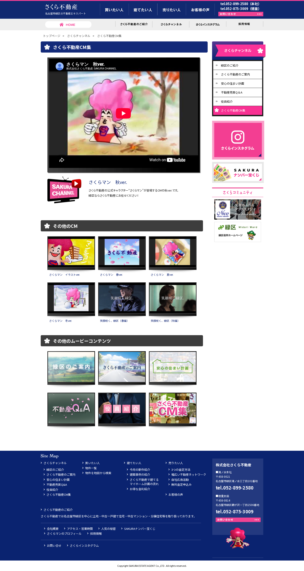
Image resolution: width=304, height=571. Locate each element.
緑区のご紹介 (229, 65)
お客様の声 (175, 494)
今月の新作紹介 (140, 469)
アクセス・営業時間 (80, 528)
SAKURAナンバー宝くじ (139, 528)
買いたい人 (92, 463)
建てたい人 (134, 463)
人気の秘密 (108, 528)
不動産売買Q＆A (231, 92)
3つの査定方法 (180, 469)
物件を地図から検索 (98, 473)
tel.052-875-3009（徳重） (240, 8)
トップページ (51, 36)
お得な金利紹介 (140, 489)
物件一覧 (91, 468)
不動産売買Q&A (57, 484)
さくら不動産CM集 (109, 36)
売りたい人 (175, 463)
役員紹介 (227, 101)
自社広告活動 (180, 479)
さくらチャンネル (78, 36)
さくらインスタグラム (84, 545)
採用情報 (96, 533)
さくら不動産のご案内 (235, 74)
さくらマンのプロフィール (64, 533)
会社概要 (53, 528)
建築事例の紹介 (140, 474)
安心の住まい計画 (232, 83)
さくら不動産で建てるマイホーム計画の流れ (144, 481)
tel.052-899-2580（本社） (240, 3)
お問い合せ (54, 545)
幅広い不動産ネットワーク (188, 474)
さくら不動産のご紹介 (58, 510)
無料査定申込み (181, 484)
